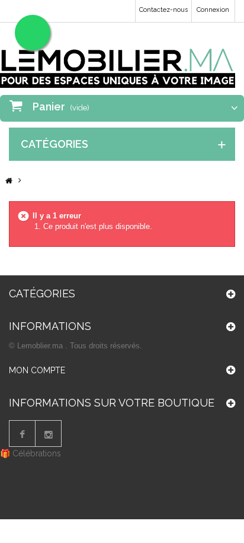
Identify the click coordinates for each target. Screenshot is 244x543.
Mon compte (37, 370)
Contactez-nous (163, 10)
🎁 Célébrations (30, 453)
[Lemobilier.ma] (117, 59)
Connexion (213, 10)
